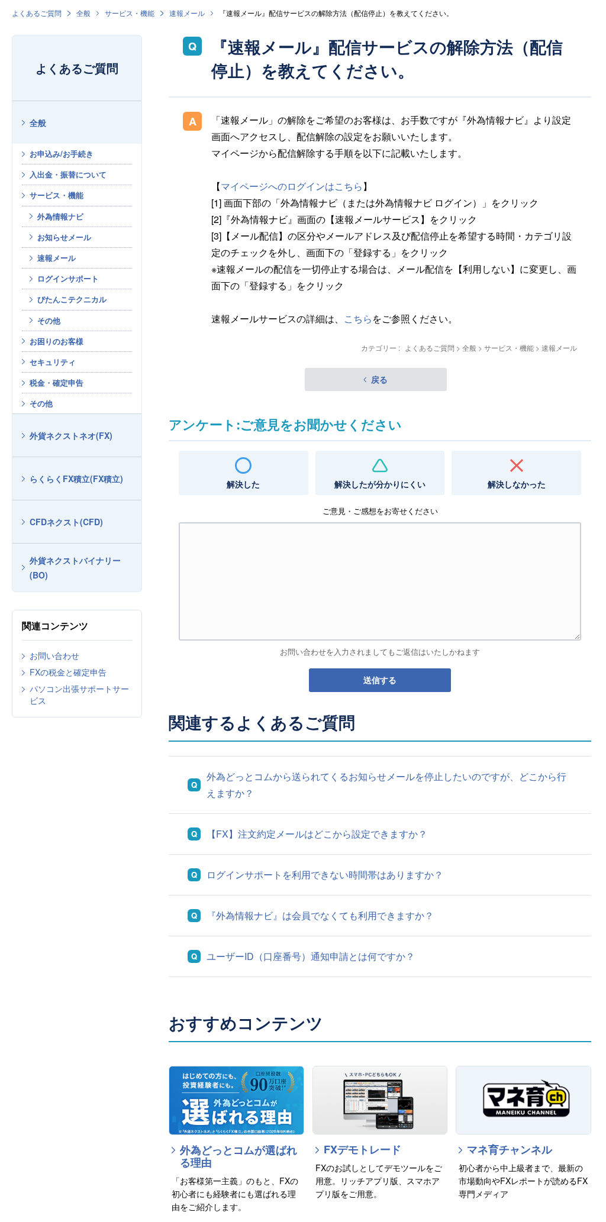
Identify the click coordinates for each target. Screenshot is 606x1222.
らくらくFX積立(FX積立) (76, 478)
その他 (48, 320)
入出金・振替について (68, 174)
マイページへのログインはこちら (292, 186)
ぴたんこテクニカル (72, 299)
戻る (379, 379)
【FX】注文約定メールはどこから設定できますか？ (317, 833)
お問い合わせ (54, 655)
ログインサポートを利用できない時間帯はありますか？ (325, 874)
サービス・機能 (129, 13)
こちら (358, 318)
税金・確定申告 (56, 382)
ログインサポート (68, 278)
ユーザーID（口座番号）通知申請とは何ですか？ (311, 956)
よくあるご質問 (37, 13)
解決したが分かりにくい (380, 484)
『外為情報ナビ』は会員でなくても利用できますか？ (320, 915)
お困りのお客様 (56, 341)
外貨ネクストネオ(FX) (71, 435)
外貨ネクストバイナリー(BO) (75, 567)
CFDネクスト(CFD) (66, 522)
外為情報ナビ (60, 216)
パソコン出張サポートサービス (79, 694)
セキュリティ (53, 361)
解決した (243, 484)
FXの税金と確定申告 (68, 672)
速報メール (187, 13)
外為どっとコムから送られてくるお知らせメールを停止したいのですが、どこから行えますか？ (386, 785)
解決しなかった (517, 484)
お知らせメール (64, 237)
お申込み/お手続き (62, 153)
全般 (83, 13)
